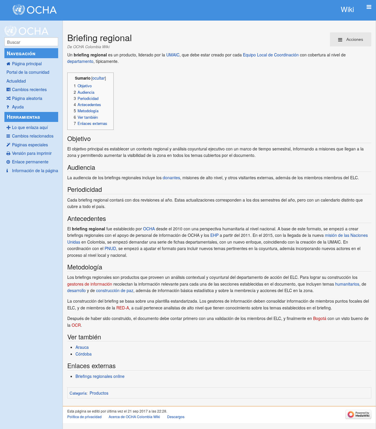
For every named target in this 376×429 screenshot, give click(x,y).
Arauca (82, 347)
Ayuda (18, 107)
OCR (76, 325)
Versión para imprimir (32, 153)
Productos (99, 393)
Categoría (78, 393)
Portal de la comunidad (27, 72)
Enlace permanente (30, 162)
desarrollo (76, 290)
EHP (214, 235)
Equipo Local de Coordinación (271, 55)
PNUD (110, 248)
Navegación (21, 53)
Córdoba (83, 354)
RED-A (122, 308)
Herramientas (23, 116)
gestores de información (89, 284)
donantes (171, 177)
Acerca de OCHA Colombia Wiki (134, 416)
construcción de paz (114, 290)
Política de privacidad (84, 416)
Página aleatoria (27, 98)
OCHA (149, 229)
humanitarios (347, 284)
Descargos (175, 416)
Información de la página (35, 170)
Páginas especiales (30, 145)
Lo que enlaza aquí (30, 127)
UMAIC (172, 55)
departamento (80, 61)
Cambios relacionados (32, 136)
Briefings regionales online (100, 376)
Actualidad (16, 81)
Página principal (27, 63)
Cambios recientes (29, 89)
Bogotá (319, 318)
